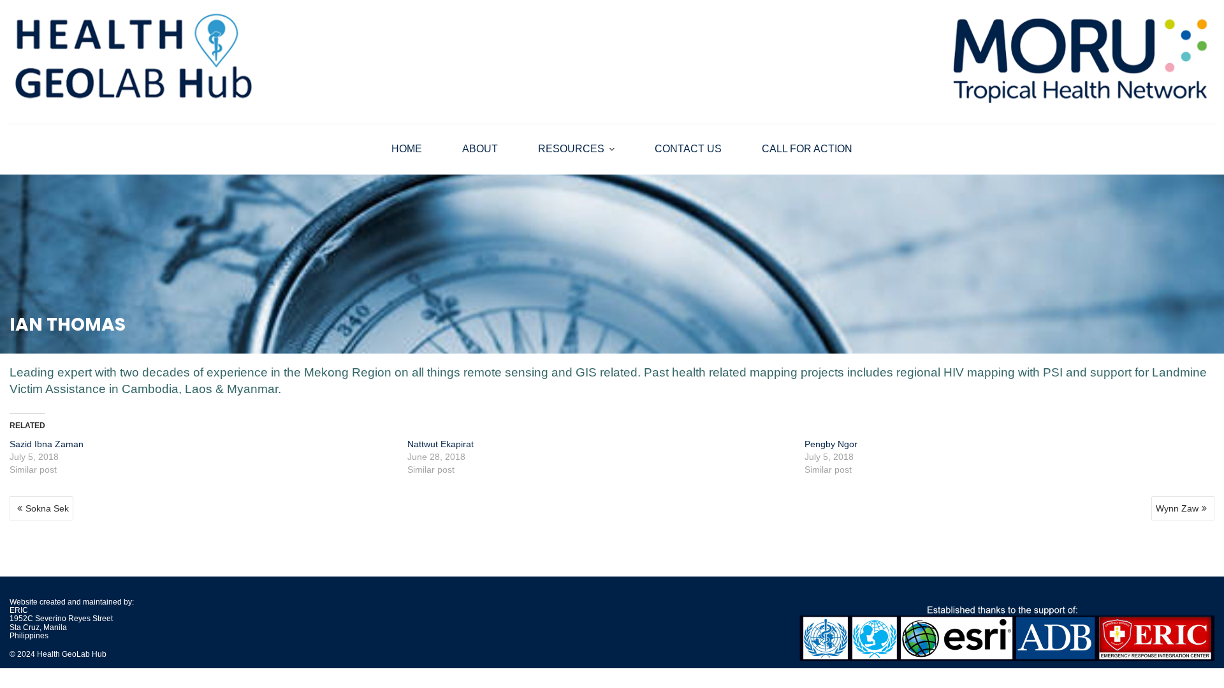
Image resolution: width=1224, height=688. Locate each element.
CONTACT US (688, 148)
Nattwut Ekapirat (440, 444)
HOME (406, 148)
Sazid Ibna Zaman (47, 444)
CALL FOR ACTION (807, 148)
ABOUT (480, 148)
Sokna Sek (47, 508)
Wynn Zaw (1177, 508)
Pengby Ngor (831, 444)
